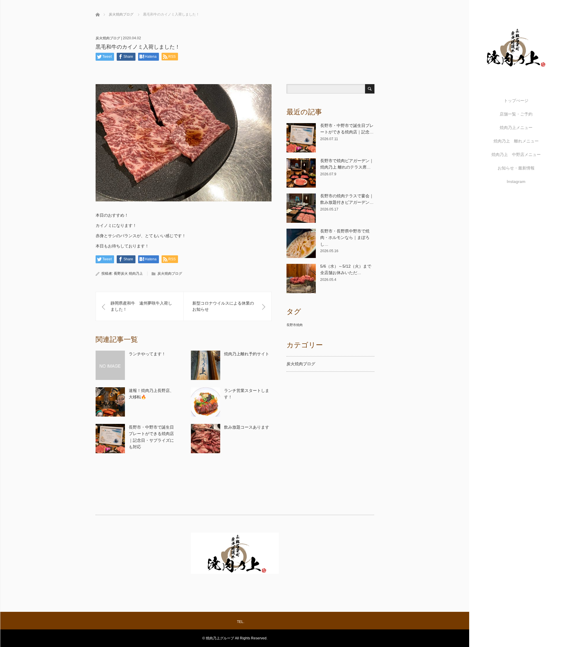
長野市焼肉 (294, 325)
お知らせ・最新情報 (516, 168)
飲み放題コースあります (246, 427)
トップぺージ (516, 100)
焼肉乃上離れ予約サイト (246, 353)
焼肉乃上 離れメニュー (516, 141)
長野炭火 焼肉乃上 (128, 273)
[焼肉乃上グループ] (516, 73)
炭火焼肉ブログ (108, 38)
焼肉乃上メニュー (516, 127)
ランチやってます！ (147, 353)
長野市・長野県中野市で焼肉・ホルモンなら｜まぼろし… (344, 238)
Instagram (516, 181)
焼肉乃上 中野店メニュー (516, 154)
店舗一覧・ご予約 (516, 114)
